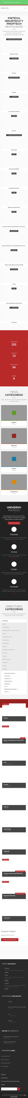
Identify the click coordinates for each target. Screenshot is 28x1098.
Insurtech (5, 653)
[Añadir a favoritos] (17, 48)
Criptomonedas (8, 681)
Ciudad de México (12, 1015)
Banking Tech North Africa (14, 207)
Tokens (6, 691)
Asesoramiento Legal (10, 673)
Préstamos (5, 662)
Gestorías (5, 646)
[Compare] (14, 48)
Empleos (14, 422)
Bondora (14, 130)
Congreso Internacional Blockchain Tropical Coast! (14, 226)
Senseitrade (14, 149)
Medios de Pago (6, 659)
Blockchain (5, 620)
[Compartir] (10, 48)
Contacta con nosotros (14, 523)
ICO (6, 686)
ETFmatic (14, 73)
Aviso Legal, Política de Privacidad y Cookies (10, 1081)
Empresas (14, 445)
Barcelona (11, 1008)
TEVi (9, 1014)
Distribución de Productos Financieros (11, 630)
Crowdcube (14, 322)
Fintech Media (6, 643)
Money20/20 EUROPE (14, 169)
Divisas (4, 633)
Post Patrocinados (5, 1066)
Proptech (5, 665)
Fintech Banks (6, 640)
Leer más (14, 541)
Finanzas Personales (7, 636)
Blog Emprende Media (5, 1063)
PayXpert (14, 92)
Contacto (3, 1084)
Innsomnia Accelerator (14, 111)
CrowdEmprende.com (5, 1056)
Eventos (14, 468)
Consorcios (7, 676)
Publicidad (3, 1074)
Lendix (14, 284)
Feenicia (10, 1020)
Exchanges (7, 683)
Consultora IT (8, 678)
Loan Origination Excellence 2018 (14, 303)
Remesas (5, 669)
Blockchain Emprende (14, 188)
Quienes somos (4, 1077)
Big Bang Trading (14, 54)
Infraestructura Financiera (8, 649)
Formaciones (14, 491)
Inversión (5, 656)
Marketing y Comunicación (11, 689)
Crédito (4, 624)
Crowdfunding (6, 627)
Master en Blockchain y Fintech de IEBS (14, 264)
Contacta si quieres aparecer (9, 939)
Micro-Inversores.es (5, 1059)
